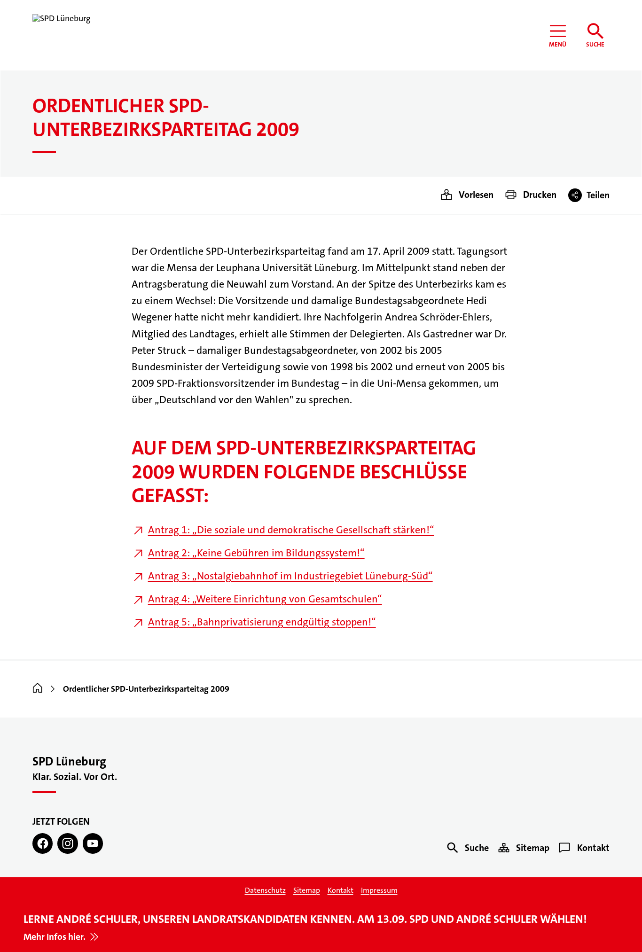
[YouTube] (93, 843)
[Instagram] (67, 843)
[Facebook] (42, 843)
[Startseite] (37, 688)
